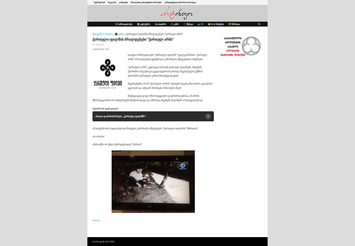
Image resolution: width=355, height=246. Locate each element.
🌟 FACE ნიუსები (216, 24)
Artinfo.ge (96, 220)
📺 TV (200, 24)
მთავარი (97, 34)
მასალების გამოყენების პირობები (146, 2)
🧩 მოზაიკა (234, 24)
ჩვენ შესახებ (99, 2)
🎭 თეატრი (160, 24)
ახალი (108, 34)
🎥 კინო (175, 24)
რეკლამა (112, 2)
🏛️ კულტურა (143, 24)
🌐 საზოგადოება (124, 24)
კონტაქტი (123, 2)
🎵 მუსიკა (188, 24)
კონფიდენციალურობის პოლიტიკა (180, 2)
